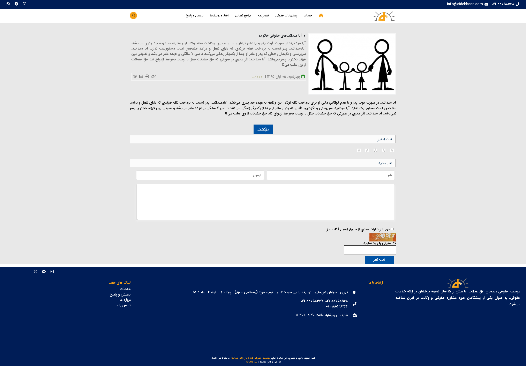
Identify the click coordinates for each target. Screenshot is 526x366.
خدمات (308, 15)
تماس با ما (123, 305)
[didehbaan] (384, 16)
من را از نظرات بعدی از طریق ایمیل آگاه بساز (358, 229)
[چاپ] (147, 76)
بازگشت (263, 129)
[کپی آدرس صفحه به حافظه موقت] (153, 76)
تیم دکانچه (251, 362)
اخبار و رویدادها (219, 15)
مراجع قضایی (243, 15)
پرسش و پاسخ (194, 15)
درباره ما (125, 300)
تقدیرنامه (263, 15)
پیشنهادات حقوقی (286, 15)
